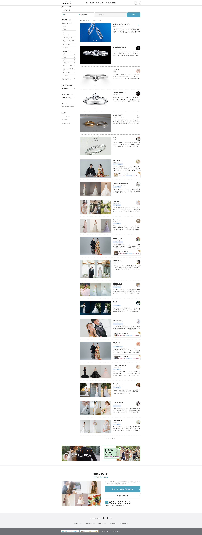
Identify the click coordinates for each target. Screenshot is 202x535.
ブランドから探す (66, 79)
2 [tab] (95, 41)
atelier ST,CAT (118, 115)
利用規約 (108, 531)
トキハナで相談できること (100, 477)
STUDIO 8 (116, 343)
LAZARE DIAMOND (119, 92)
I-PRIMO (116, 70)
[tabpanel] (95, 32)
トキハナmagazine (123, 523)
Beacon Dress (118, 402)
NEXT (114, 438)
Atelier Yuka (117, 220)
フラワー (65, 32)
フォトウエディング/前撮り (68, 41)
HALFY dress (117, 420)
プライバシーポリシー (116, 531)
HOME (64, 6)
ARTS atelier (117, 261)
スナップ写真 (66, 44)
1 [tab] (94, 41)
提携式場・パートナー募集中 (69, 531)
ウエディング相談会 (111, 2)
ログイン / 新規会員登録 (68, 106)
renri (114, 138)
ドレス (64, 29)
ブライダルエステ (67, 37)
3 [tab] (97, 41)
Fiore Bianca (117, 283)
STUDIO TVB (117, 238)
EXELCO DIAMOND (119, 47)
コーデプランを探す (67, 97)
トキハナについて (66, 116)
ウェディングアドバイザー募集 (89, 531)
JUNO (115, 302)
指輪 (64, 26)
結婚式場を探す (90, 2)
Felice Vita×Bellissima (120, 183)
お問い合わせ (112, 523)
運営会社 (103, 531)
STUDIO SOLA (118, 320)
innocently (116, 201)
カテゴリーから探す (67, 23)
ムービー (65, 47)
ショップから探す (66, 51)
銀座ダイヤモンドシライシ (121, 24)
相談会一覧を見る (122, 495)
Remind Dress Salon (120, 365)
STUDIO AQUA (118, 160)
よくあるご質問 (66, 123)
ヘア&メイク (66, 35)
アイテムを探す (100, 2)
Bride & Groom (118, 384)
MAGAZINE (65, 119)
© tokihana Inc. (137, 531)
